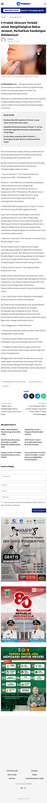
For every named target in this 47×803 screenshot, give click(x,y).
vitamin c (5, 386)
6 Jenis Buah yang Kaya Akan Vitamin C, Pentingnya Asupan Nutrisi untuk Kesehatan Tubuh (22, 139)
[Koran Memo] (24, 3)
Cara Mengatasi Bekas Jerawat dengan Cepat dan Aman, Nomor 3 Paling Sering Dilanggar (35, 408)
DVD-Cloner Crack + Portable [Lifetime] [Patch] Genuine (33, 442)
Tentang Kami (12, 771)
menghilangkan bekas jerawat (14, 381)
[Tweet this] (31, 396)
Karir (34, 775)
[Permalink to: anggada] (3, 40)
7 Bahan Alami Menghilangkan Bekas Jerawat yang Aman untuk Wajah (11, 408)
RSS (25, 788)
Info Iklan (12, 775)
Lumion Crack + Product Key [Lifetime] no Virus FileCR (11, 454)
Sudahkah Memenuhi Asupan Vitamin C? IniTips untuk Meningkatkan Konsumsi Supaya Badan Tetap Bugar (23, 130)
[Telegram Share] (37, 396)
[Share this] (25, 396)
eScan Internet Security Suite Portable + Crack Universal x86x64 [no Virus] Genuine (35, 456)
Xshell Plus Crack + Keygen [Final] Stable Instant (34, 431)
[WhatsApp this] (43, 396)
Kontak (12, 778)
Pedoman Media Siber (35, 778)
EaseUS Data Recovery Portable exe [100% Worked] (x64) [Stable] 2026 (10, 443)
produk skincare (35, 381)
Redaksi (34, 771)
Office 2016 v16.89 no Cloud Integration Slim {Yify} (10, 431)
